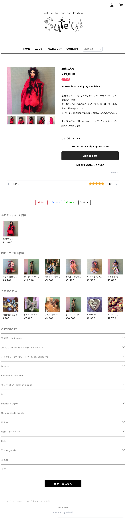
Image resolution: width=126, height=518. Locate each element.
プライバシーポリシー (13, 501)
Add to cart (90, 155)
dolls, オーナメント (10, 431)
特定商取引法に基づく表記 (38, 501)
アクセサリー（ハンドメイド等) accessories (22, 347)
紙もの (4, 422)
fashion (5, 366)
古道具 (4, 459)
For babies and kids (12, 375)
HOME (27, 49)
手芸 (3, 469)
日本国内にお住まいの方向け (90, 165)
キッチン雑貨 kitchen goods (16, 385)
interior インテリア (10, 403)
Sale (3, 441)
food (4, 394)
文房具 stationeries (12, 338)
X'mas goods (8, 450)
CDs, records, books (13, 413)
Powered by (59, 512)
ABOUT (39, 49)
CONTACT (72, 49)
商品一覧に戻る (63, 483)
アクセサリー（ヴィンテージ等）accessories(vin (25, 357)
